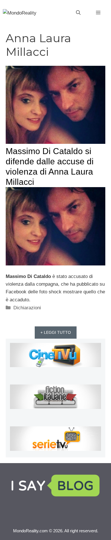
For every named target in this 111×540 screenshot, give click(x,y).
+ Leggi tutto (55, 332)
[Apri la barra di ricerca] (78, 13)
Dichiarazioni (27, 307)
